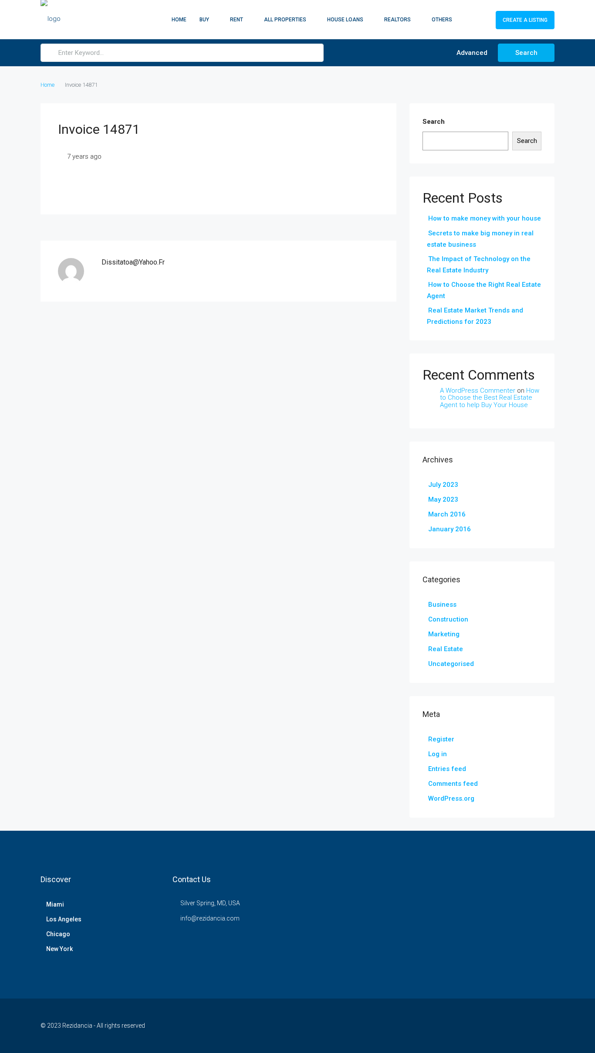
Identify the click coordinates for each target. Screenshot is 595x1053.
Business (442, 604)
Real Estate (445, 649)
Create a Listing (525, 20)
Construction (448, 619)
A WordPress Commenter (477, 390)
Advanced (471, 53)
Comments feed (453, 784)
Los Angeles (63, 919)
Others (442, 20)
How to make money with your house (484, 218)
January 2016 (449, 529)
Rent (236, 20)
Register (441, 739)
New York (59, 948)
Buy (204, 20)
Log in (437, 754)
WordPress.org (451, 798)
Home (179, 20)
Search (526, 53)
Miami (55, 904)
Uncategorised (451, 664)
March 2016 (447, 514)
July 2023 (443, 485)
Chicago (58, 934)
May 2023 (443, 499)
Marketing (444, 634)
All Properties (285, 20)
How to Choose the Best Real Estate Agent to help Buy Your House (489, 398)
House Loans (345, 20)
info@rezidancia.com (210, 918)
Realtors (397, 20)
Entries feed (447, 769)
